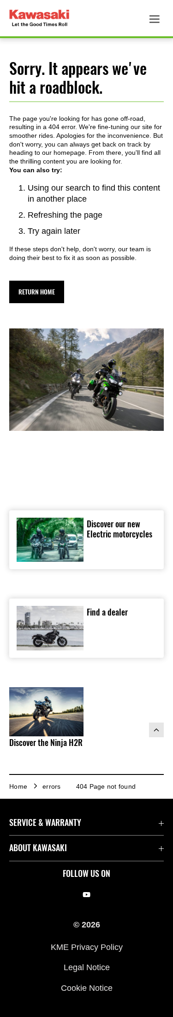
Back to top (156, 730)
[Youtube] (86, 894)
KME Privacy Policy (87, 947)
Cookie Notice (87, 987)
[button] (36, 292)
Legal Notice (87, 967)
